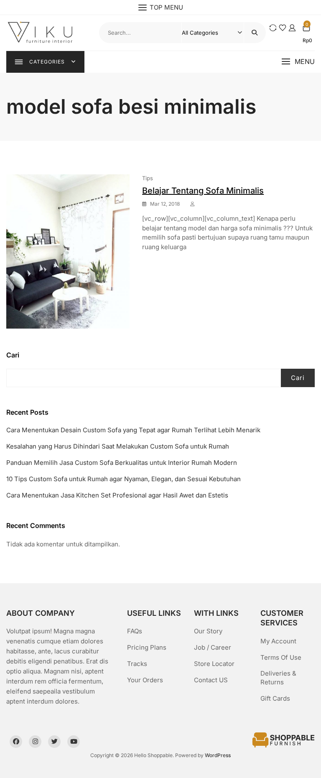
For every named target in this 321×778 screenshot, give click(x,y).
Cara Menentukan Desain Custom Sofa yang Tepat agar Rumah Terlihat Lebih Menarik (133, 430)
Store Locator (214, 664)
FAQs (134, 631)
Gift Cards (275, 698)
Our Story (208, 631)
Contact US (211, 680)
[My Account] (292, 28)
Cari (12, 355)
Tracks (137, 664)
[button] (298, 62)
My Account (278, 641)
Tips (147, 178)
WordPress (218, 755)
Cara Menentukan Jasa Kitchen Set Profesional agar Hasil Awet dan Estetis (117, 495)
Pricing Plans (146, 647)
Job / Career (212, 647)
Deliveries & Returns (278, 677)
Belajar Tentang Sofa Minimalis (203, 191)
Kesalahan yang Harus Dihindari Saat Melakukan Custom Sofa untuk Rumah (117, 446)
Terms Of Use (280, 657)
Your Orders (145, 680)
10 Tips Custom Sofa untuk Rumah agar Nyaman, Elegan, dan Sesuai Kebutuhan (123, 479)
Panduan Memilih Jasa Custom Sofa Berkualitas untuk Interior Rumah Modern (121, 463)
